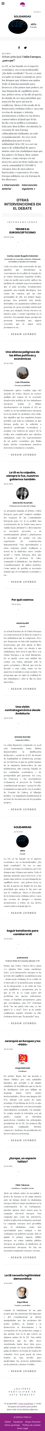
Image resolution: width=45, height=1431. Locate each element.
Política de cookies (31, 1425)
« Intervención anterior (10, 187)
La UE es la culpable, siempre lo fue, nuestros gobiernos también (22, 476)
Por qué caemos (23, 600)
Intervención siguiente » (29, 187)
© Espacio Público (22, 1417)
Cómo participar (12, 1425)
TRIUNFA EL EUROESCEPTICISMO (22, 230)
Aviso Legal (22, 1428)
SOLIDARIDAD (22, 827)
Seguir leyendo (22, 334)
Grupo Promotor (33, 1422)
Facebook (18, 1422)
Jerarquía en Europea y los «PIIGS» (22, 1042)
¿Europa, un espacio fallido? (22, 1159)
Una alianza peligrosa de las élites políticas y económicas (22, 355)
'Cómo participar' (26, 1403)
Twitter (7, 1422)
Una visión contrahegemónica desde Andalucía (22, 710)
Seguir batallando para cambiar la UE (22, 932)
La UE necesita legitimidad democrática (22, 1277)
